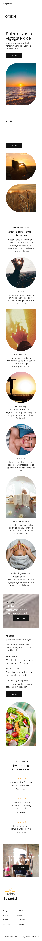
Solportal (7, 3)
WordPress (35, 936)
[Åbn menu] (37, 3)
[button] (14, 694)
